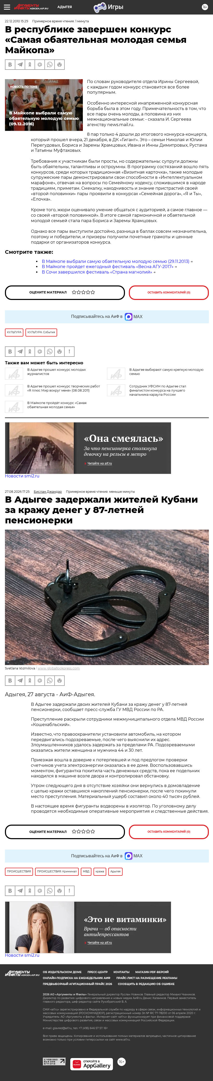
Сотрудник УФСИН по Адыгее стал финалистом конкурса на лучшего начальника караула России (157, 390)
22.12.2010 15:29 (16, 21)
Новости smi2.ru (22, 476)
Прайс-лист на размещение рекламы (146, 978)
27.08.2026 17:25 (17, 492)
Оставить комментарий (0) (169, 292)
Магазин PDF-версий (152, 972)
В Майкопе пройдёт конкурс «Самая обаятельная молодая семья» (56, 405)
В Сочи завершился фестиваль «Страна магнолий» (97, 272)
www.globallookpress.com (59, 668)
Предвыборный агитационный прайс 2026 (77, 984)
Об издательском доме (62, 972)
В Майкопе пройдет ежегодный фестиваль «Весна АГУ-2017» (108, 266)
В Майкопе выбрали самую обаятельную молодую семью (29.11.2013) (115, 261)
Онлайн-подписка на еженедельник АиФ (76, 978)
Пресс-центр (98, 972)
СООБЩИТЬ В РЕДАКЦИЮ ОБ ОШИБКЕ (146, 984)
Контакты (121, 972)
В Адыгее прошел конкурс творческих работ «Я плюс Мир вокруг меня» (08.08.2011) (63, 388)
